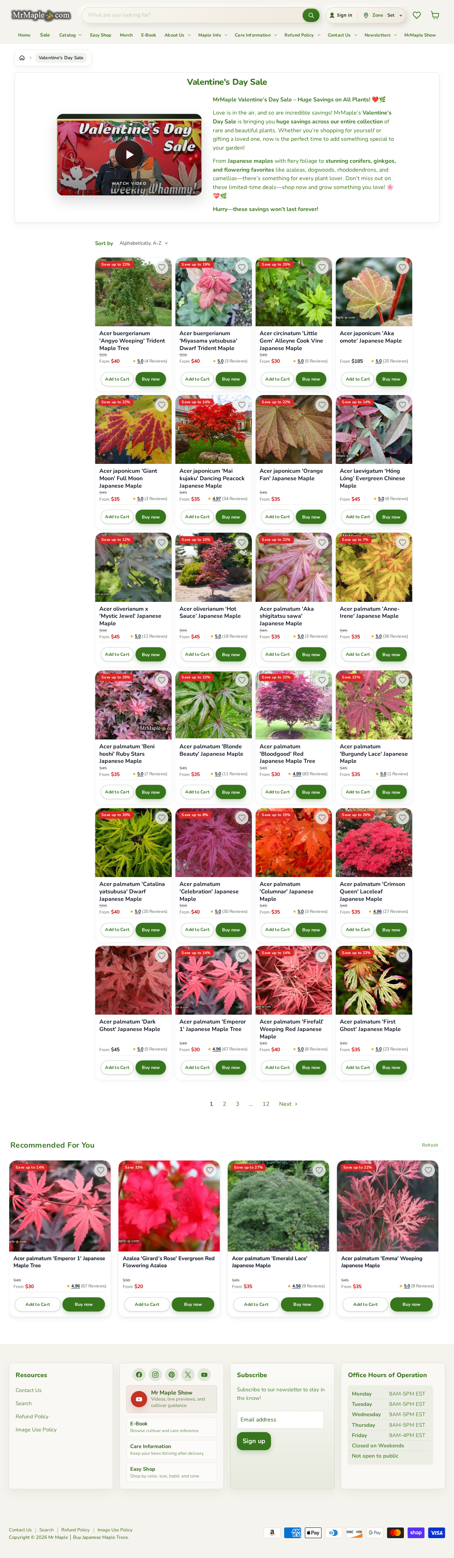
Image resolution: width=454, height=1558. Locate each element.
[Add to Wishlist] (161, 267)
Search (24, 1403)
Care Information (253, 35)
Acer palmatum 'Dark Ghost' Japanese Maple (129, 1025)
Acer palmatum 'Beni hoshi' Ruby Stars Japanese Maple (127, 754)
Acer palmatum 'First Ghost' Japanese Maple (370, 1025)
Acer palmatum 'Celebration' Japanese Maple (209, 892)
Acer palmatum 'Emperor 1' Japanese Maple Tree (212, 1025)
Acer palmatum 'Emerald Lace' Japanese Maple (270, 1262)
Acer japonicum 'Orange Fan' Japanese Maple (291, 474)
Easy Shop (100, 35)
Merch (126, 35)
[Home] (22, 58)
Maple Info (210, 35)
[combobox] (192, 15)
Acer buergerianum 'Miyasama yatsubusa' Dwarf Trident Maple (208, 341)
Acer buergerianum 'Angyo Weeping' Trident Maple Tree (132, 341)
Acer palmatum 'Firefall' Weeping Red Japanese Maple (291, 1029)
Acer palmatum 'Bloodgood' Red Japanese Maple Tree (287, 754)
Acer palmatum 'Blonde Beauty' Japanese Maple (211, 750)
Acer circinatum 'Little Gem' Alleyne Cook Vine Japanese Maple (291, 341)
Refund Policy (299, 35)
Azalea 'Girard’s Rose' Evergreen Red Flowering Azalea (169, 1262)
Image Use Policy (36, 1429)
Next (286, 1104)
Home (24, 35)
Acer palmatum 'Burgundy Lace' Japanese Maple (374, 754)
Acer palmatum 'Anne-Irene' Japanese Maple (370, 612)
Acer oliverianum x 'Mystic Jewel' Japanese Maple (130, 616)
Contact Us (340, 35)
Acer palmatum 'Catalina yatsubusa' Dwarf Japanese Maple (132, 892)
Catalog (68, 35)
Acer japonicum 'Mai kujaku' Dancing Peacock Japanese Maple (212, 478)
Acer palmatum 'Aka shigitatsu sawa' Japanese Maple (287, 616)
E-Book (148, 35)
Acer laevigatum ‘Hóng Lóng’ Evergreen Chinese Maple (372, 478)
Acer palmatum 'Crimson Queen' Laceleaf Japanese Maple (372, 892)
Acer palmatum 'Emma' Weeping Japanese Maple (381, 1262)
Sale (45, 35)
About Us (175, 35)
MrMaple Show (420, 35)
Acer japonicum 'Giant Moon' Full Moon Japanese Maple (128, 478)
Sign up (254, 1441)
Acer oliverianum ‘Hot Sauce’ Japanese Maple (210, 612)
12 (266, 1104)
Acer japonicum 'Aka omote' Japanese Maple (371, 337)
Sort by (104, 243)
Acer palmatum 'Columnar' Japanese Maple (287, 892)
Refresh (430, 1145)
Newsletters (378, 35)
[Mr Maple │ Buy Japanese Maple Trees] (46, 15)
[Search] (311, 15)
